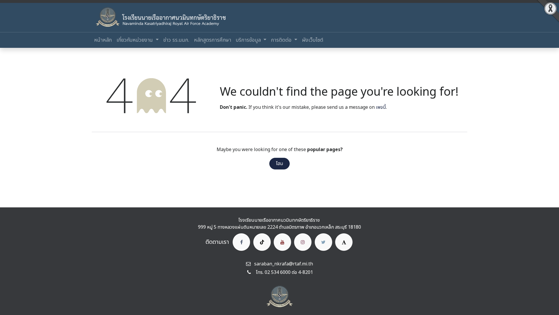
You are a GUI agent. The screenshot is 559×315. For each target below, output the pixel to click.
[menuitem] (103, 40)
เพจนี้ (381, 107)
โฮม (279, 163)
